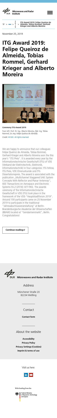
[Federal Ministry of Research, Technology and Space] (28, 404)
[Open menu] (50, 11)
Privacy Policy (28, 342)
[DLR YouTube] (31, 376)
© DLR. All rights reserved (18, 137)
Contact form (28, 316)
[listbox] (9, 24)
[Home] (3, 24)
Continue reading (14, 229)
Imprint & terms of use (28, 350)
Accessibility (28, 338)
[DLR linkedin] (26, 376)
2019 (15, 24)
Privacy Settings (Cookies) (28, 346)
